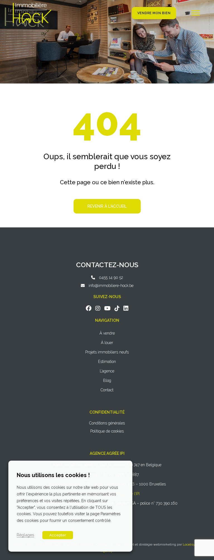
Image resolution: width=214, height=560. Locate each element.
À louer (107, 342)
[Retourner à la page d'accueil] (32, 4)
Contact (107, 390)
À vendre (107, 333)
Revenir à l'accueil (107, 206)
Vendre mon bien (154, 13)
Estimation (107, 361)
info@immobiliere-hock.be (111, 285)
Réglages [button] (25, 534)
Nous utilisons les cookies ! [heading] (53, 475)
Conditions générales (107, 423)
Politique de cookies (107, 431)
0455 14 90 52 (111, 277)
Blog (107, 380)
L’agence (107, 371)
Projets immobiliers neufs (107, 352)
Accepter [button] (57, 535)
